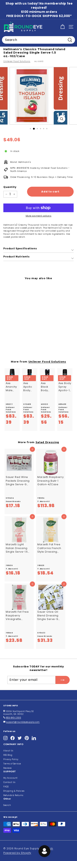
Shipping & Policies (13, 790)
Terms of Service (12, 763)
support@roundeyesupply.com (23, 722)
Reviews (7, 768)
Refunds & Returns (13, 795)
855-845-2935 (13, 717)
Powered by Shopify (17, 853)
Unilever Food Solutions (16, 61)
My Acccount (10, 777)
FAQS (5, 786)
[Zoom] (61, 118)
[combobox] (38, 40)
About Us (8, 750)
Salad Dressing (47, 442)
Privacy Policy (10, 759)
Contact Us (9, 782)
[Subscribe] (62, 680)
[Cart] (62, 27)
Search (7, 805)
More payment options (39, 215)
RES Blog (7, 755)
